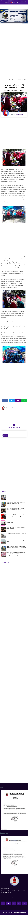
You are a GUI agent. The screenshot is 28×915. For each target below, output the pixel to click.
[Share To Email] (18, 400)
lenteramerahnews (10, 407)
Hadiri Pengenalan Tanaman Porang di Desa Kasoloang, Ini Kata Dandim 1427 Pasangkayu (16, 547)
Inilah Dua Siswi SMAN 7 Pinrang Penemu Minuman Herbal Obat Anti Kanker (15, 509)
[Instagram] (19, 903)
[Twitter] (8, 903)
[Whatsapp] (14, 903)
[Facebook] (3, 903)
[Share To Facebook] (5, 400)
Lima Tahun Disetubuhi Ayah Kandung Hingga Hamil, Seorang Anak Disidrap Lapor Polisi (16, 515)
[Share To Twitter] (12, 400)
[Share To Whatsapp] (24, 400)
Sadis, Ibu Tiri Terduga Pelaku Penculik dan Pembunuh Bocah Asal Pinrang (15, 503)
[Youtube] (24, 903)
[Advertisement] (14, 37)
